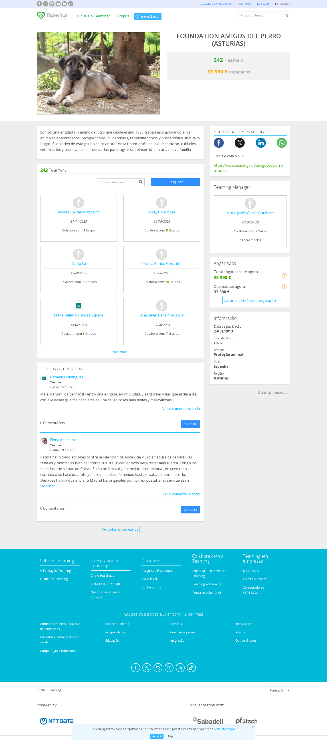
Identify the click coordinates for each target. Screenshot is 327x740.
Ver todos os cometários (120, 529)
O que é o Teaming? (93, 16)
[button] (284, 275)
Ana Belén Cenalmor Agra (161, 315)
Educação (112, 640)
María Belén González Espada (78, 315)
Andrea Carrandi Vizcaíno (79, 212)
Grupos (123, 16)
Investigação (244, 624)
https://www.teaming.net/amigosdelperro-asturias (249, 168)
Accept (156, 736)
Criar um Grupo (148, 16)
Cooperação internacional (58, 651)
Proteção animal (117, 624)
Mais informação (225, 729)
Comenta (190, 424)
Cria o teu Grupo (103, 575)
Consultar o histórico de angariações (250, 300)
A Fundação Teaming (55, 570)
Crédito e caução (255, 579)
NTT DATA (251, 571)
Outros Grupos (246, 640)
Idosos (240, 632)
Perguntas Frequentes (157, 570)
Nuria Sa (78, 263)
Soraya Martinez (162, 212)
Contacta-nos (151, 587)
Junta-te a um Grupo (105, 584)
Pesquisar (176, 182)
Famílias (176, 624)
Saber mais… (49, 486)
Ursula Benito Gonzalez (162, 263)
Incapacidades (115, 632)
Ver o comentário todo (181, 408)
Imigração (177, 640)
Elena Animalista (63, 439)
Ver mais (120, 351)
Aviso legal (149, 579)
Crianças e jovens (183, 632)
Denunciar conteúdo (272, 392)
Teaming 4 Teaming (206, 584)
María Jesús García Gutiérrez (250, 212)
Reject (172, 736)
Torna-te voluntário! (206, 592)
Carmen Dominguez (66, 377)
